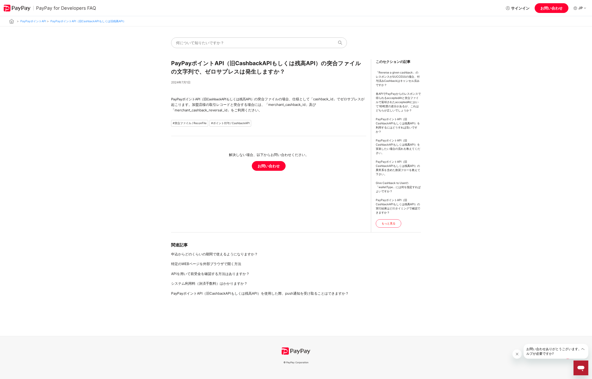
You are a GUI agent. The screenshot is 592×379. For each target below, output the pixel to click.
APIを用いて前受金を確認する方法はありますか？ (210, 274)
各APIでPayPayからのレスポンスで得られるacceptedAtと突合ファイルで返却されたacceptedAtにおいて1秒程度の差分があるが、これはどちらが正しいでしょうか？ (398, 102)
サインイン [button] (520, 8)
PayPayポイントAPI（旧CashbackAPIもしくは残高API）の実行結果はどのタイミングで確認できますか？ (398, 206)
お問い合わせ (551, 8)
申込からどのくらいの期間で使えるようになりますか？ (214, 254)
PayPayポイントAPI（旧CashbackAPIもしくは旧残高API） (88, 21)
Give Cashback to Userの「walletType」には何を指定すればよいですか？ (398, 187)
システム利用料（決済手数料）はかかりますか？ (209, 283)
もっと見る (388, 223)
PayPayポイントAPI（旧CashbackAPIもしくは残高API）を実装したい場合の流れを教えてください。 (398, 147)
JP (580, 8)
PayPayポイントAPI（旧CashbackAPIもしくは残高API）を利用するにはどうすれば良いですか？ (398, 125)
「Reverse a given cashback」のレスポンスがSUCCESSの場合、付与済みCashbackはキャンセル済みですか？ (398, 79)
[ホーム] (11, 21)
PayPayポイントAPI (33, 21)
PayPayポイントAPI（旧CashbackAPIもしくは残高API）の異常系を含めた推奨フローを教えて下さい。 (398, 168)
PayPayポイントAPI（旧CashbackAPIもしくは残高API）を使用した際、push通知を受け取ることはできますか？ (260, 293)
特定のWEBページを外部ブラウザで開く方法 (206, 264)
